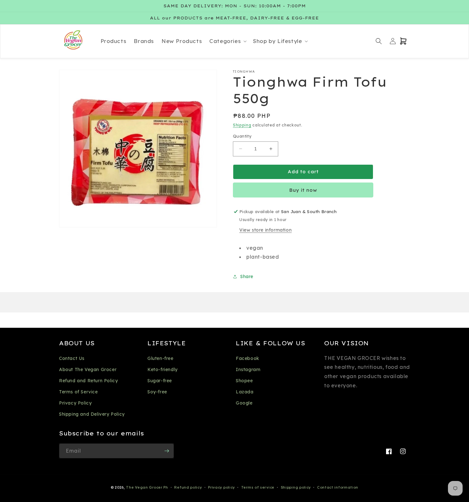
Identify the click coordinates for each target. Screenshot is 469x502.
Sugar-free (159, 381)
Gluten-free (160, 358)
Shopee (244, 381)
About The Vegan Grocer (87, 369)
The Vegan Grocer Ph (147, 487)
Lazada (245, 392)
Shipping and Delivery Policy (92, 414)
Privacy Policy (75, 403)
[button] (227, 41)
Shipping (242, 125)
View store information (265, 230)
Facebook (247, 358)
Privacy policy (221, 487)
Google (244, 403)
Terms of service (257, 487)
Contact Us (72, 358)
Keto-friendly (162, 369)
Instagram (248, 369)
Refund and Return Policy (88, 381)
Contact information (337, 487)
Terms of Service (78, 392)
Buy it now (303, 190)
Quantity (242, 136)
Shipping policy (296, 487)
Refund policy (188, 487)
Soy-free (157, 392)
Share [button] (246, 276)
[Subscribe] (167, 450)
